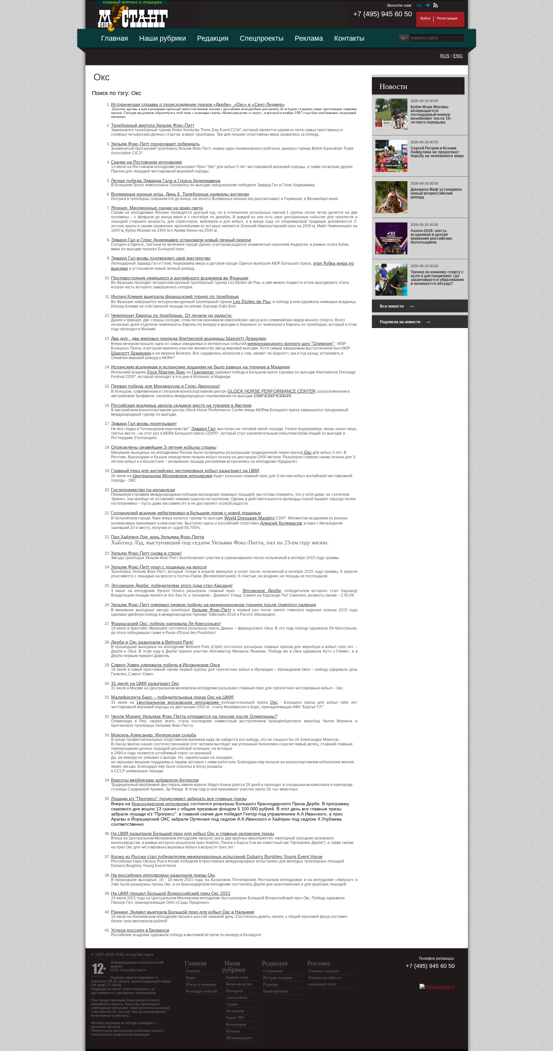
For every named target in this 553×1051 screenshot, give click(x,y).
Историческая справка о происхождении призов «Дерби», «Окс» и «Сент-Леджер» (198, 104)
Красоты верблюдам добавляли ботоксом (155, 779)
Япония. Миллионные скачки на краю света (157, 207)
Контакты (349, 38)
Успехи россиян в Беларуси (140, 930)
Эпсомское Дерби (261, 590)
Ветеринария (236, 1024)
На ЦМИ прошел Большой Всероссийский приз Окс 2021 (170, 893)
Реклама (309, 38)
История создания (277, 977)
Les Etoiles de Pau (252, 301)
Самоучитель (236, 997)
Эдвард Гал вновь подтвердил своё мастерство (161, 258)
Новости (193, 971)
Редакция (212, 38)
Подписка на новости (405, 321)
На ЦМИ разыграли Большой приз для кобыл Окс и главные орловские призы (192, 833)
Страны (232, 1004)
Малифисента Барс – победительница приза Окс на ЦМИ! (172, 697)
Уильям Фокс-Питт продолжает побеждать (155, 143)
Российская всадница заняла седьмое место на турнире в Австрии (181, 405)
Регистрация (447, 18)
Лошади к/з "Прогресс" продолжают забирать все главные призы (179, 798)
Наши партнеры (275, 991)
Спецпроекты (262, 38)
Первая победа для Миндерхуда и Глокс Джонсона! (165, 386)
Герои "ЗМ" (235, 1017)
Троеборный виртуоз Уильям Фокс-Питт (152, 125)
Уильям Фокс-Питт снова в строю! (146, 553)
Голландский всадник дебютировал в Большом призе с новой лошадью (186, 512)
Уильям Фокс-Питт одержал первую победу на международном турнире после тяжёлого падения (213, 604)
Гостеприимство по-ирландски (143, 489)
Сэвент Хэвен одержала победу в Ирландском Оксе (165, 664)
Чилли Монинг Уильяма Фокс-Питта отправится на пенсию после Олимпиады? (194, 716)
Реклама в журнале (324, 971)
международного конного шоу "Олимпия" (290, 343)
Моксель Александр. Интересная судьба (153, 734)
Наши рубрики (162, 38)
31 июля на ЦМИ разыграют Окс (145, 683)
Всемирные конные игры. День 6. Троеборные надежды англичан (180, 194)
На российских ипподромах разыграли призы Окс (163, 875)
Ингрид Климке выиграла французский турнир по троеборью (175, 296)
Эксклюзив (235, 1011)
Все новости (397, 305)
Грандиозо (203, 371)
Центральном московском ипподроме (179, 702)
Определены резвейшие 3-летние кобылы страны (163, 447)
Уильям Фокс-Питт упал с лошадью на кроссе (159, 566)
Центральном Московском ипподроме (172, 475)
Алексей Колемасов (281, 523)
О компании (272, 971)
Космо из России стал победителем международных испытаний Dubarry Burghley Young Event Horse (217, 856)
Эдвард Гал (203, 428)
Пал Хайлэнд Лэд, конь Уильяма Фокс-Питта (157, 536)
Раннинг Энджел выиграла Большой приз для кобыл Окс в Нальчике (182, 911)
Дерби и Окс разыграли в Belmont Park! (152, 642)
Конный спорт (237, 977)
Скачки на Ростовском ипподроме (146, 161)
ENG (458, 55)
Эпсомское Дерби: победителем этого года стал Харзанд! (172, 585)
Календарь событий (201, 991)
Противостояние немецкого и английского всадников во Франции (179, 277)
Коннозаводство (239, 984)
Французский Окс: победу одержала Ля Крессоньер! (166, 623)
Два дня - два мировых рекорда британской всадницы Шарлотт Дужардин (188, 338)
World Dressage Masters (249, 517)
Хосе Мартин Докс (166, 371)
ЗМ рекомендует (239, 1038)
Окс (307, 452)
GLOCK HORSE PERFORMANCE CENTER (272, 391)
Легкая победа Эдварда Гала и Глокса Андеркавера (165, 180)
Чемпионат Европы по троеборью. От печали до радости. (172, 315)
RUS (444, 55)
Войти (425, 18)
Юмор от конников (201, 984)
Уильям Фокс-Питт (211, 609)
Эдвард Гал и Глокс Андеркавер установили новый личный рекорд (181, 239)
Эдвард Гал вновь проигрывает (144, 423)
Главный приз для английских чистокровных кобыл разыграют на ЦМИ (185, 470)
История (233, 1031)
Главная (114, 38)
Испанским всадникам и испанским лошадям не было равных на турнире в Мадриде (200, 366)
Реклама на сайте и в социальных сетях (324, 980)
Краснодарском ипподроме (160, 803)
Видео (191, 977)
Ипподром (234, 991)
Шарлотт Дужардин (131, 353)
